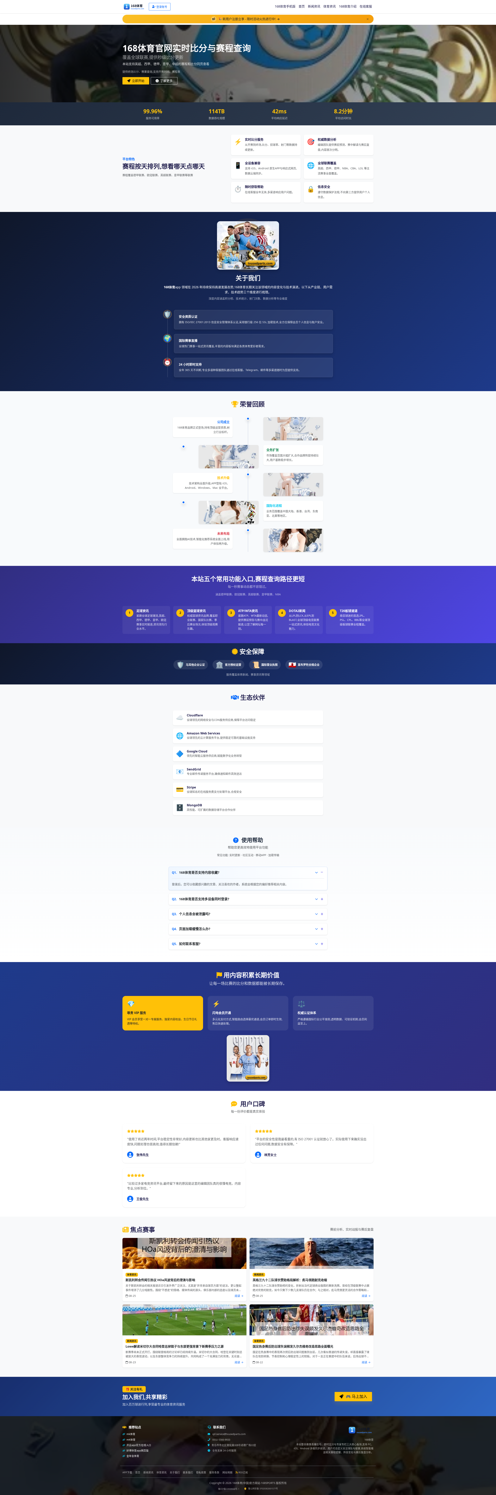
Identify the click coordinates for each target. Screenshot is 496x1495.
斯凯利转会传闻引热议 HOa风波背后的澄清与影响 (160, 1280)
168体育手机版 (285, 6)
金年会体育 (132, 1456)
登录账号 (161, 7)
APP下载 (127, 1472)
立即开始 (137, 81)
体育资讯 (329, 6)
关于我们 (175, 1472)
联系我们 (188, 1472)
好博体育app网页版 (137, 1450)
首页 (302, 6)
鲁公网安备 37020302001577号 (263, 1488)
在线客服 (366, 6)
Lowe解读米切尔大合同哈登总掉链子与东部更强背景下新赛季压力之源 (175, 1346)
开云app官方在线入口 (138, 1445)
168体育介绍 (347, 6)
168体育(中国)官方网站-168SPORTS (254, 1483)
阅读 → (239, 1296)
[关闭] (367, 19)
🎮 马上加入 (356, 1396)
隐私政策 (201, 1472)
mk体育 (130, 1434)
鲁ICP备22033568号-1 (228, 1488)
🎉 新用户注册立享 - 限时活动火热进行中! (247, 19)
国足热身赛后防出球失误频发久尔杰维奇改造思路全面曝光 (293, 1346)
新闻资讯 (314, 6)
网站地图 (227, 1472)
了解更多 (166, 81)
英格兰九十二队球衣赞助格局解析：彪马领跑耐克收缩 (290, 1280)
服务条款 (214, 1472)
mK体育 (130, 1439)
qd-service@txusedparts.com (229, 1434)
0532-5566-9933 (221, 1439)
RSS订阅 (243, 1472)
